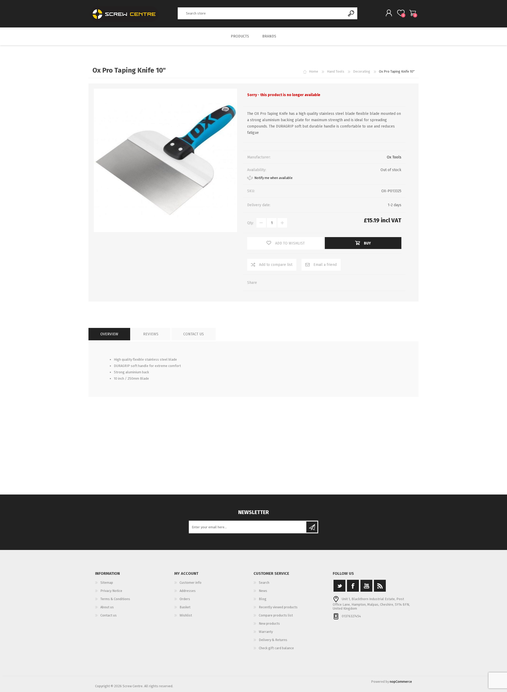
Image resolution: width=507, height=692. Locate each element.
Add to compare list (275, 264)
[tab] (109, 334)
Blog (262, 599)
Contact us (108, 615)
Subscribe (311, 527)
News (263, 591)
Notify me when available (273, 178)
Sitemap (106, 583)
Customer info (190, 583)
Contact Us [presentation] (193, 334)
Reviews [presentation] (150, 334)
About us (107, 607)
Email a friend (325, 264)
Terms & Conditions (115, 599)
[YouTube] (366, 586)
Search (351, 13)
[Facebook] (353, 586)
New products (269, 623)
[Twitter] (339, 586)
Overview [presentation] (109, 334)
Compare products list (276, 615)
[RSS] (380, 586)
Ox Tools (394, 157)
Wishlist (186, 615)
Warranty (266, 632)
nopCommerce (401, 682)
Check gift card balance (276, 648)
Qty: (250, 223)
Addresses (188, 591)
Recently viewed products (278, 607)
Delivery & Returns (273, 640)
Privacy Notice (111, 591)
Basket (413, 13)
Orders (185, 599)
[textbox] (262, 13)
